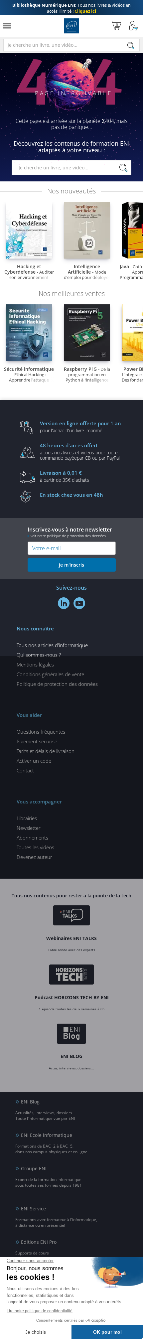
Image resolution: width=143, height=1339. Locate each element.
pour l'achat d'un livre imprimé (80, 426)
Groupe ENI (34, 1168)
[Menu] (7, 26)
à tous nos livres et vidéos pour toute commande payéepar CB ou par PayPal (80, 451)
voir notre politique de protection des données (68, 535)
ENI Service (33, 1208)
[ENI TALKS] (71, 916)
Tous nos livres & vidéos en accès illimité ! (71, 8)
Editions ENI (71, 25)
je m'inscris (71, 565)
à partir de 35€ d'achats (64, 476)
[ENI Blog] (71, 1034)
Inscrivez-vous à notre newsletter (70, 532)
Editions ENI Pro (39, 1242)
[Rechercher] (130, 45)
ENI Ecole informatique (46, 1135)
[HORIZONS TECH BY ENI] (71, 975)
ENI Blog (30, 1101)
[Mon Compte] (134, 26)
